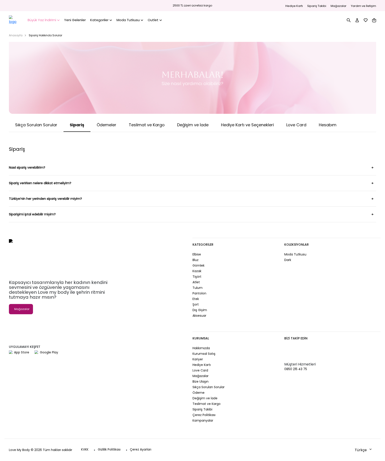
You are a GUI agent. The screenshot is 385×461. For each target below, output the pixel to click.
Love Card (296, 125)
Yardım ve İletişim (363, 6)
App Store (21, 352)
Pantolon (199, 293)
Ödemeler (106, 125)
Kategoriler (202, 244)
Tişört (196, 276)
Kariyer (197, 359)
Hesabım (327, 125)
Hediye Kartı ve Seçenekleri (247, 125)
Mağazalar (338, 6)
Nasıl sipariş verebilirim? (27, 167)
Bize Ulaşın (200, 381)
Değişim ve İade (193, 125)
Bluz (195, 260)
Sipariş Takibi (316, 6)
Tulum (197, 288)
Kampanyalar (202, 420)
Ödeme (198, 392)
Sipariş (77, 125)
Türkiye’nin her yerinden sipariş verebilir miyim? (45, 198)
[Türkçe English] (363, 449)
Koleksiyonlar (296, 244)
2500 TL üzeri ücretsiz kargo (192, 5)
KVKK (84, 449)
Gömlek (198, 265)
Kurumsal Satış (203, 353)
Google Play (49, 352)
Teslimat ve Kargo (147, 125)
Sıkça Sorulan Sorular (36, 125)
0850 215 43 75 (295, 369)
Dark (287, 260)
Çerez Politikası (203, 415)
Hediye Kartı (294, 6)
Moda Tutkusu (295, 254)
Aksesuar (199, 315)
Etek (195, 299)
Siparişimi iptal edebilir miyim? (32, 214)
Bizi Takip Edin (295, 338)
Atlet (196, 282)
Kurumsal (200, 338)
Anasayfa (16, 35)
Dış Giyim (199, 310)
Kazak (196, 271)
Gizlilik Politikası (109, 449)
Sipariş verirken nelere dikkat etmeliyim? (40, 183)
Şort (195, 304)
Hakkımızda (201, 348)
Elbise (196, 254)
